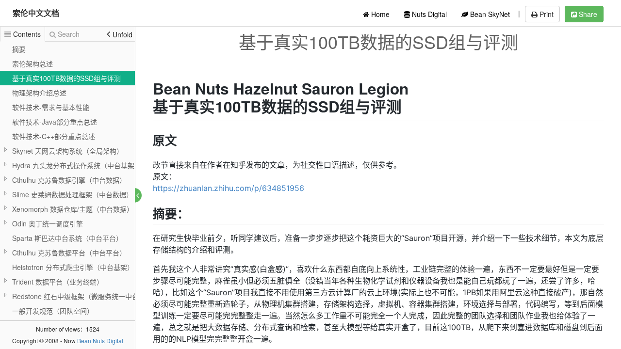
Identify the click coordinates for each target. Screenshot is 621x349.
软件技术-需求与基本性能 (50, 107)
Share (587, 14)
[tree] (67, 194)
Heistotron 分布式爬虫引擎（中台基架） (73, 267)
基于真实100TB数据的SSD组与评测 (66, 78)
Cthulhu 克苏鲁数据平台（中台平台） (69, 252)
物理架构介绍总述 (39, 92)
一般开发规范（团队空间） (53, 311)
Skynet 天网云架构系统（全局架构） (67, 151)
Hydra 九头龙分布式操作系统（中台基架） (76, 165)
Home (379, 14)
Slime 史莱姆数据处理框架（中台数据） (72, 194)
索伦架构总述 (32, 63)
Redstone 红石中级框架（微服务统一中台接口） (85, 296)
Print (546, 14)
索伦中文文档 (36, 12)
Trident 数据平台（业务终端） (57, 281)
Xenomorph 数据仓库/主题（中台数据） (72, 209)
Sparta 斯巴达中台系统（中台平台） (67, 238)
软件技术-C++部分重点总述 (53, 136)
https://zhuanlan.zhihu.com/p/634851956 (228, 188)
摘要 (19, 49)
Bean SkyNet (489, 14)
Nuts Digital (428, 14)
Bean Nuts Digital (100, 340)
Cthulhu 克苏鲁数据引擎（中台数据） (69, 180)
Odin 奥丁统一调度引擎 (47, 223)
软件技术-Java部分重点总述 (54, 122)
